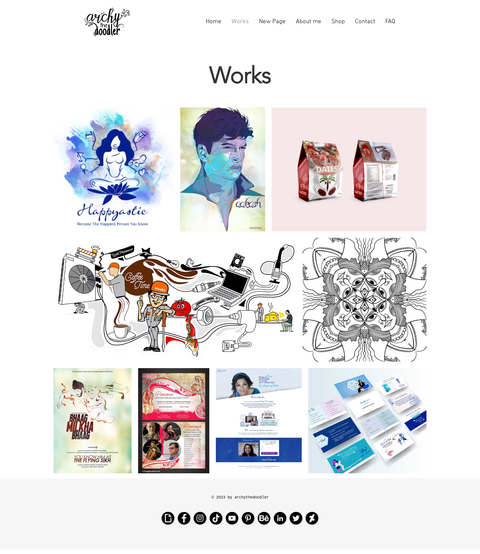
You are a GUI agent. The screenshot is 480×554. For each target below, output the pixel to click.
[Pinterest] (248, 518)
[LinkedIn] (280, 518)
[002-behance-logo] (264, 518)
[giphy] (168, 518)
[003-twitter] (296, 518)
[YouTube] (232, 518)
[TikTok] (216, 518)
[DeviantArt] (312, 518)
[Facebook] (184, 518)
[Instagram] (200, 518)
